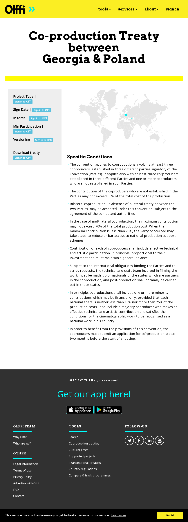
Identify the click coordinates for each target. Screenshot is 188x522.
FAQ (16, 490)
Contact (18, 496)
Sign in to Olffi (23, 101)
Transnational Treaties (85, 463)
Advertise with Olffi (26, 483)
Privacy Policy (22, 477)
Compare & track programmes (90, 475)
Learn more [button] (118, 515)
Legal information (25, 464)
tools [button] (103, 9)
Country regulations (83, 469)
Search (73, 437)
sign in (172, 9)
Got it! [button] (170, 515)
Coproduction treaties (84, 443)
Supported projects (82, 456)
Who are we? (22, 443)
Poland (124, 59)
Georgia (66, 59)
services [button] (126, 9)
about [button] (150, 9)
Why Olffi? (20, 437)
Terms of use (22, 470)
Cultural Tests (78, 450)
